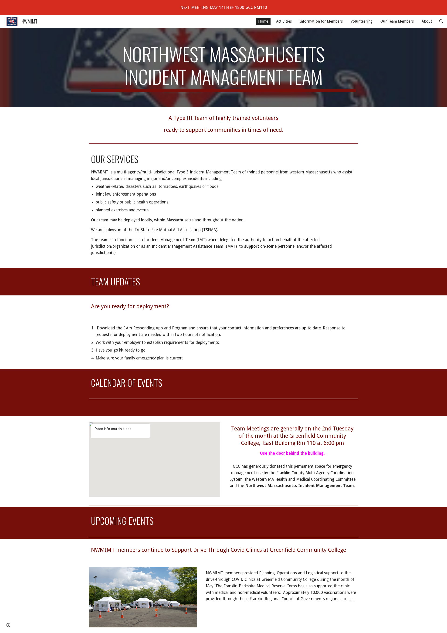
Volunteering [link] (361, 21)
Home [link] (263, 21)
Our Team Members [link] (397, 21)
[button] (441, 21)
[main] (223, 67)
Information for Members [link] (321, 21)
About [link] (427, 21)
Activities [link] (284, 21)
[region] (223, 7)
